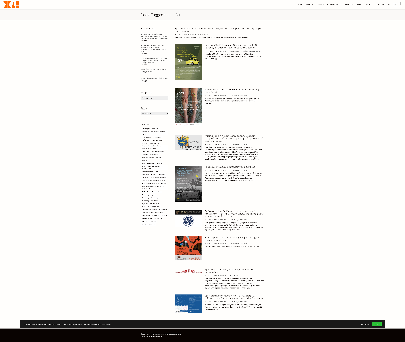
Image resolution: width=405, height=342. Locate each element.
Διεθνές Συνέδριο (147, 171)
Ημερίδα (163, 183)
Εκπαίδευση (161, 174)
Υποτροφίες (163, 209)
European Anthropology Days (151, 143)
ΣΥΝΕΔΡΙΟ (320, 5)
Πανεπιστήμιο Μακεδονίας (150, 201)
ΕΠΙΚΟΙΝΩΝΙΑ (380, 5)
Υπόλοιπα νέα (204, 34)
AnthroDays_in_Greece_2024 (150, 128)
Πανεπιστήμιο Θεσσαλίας (150, 198)
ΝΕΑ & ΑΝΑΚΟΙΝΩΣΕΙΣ (334, 5)
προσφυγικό (158, 218)
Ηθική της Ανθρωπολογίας (150, 183)
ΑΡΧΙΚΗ (300, 5)
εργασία (164, 215)
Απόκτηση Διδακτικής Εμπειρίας (152, 163)
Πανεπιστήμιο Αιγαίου (149, 195)
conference (145, 140)
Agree (377, 324)
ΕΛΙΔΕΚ (157, 171)
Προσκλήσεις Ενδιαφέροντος (151, 206)
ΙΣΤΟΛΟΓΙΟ (369, 5)
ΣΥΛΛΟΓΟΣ (310, 5)
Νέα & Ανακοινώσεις (254, 51)
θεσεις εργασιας (147, 218)
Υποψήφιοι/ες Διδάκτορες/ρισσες (152, 212)
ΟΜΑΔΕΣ (360, 5)
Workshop (145, 160)
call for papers (146, 137)
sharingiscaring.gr (156, 336)
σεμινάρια (145, 221)
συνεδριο (153, 221)
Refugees (145, 154)
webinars (158, 157)
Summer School (154, 154)
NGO (148, 151)
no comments (192, 34)
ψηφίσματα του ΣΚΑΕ (148, 224)
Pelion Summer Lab (158, 151)
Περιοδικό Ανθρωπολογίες (150, 204)
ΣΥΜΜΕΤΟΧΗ (348, 5)
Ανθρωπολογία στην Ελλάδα (239, 51)
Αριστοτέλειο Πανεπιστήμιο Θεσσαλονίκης (151, 167)
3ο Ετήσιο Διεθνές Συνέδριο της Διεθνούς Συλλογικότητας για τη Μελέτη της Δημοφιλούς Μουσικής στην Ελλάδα (154, 36)
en (389, 5)
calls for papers (157, 137)
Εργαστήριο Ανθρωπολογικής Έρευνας (154, 177)
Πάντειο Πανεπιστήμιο (154, 192)
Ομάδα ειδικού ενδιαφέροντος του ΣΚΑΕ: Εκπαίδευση (153, 188)
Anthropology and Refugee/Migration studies (153, 133)
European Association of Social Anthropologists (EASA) (151, 147)
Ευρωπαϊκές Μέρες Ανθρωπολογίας (153, 180)
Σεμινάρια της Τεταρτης (149, 209)
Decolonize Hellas (156, 140)
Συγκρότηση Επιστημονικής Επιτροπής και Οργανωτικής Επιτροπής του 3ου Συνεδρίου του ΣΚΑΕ (154, 60)
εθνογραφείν (146, 215)
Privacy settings (364, 324)
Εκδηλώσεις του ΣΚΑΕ (149, 174)
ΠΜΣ (143, 192)
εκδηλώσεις (156, 215)
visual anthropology (148, 157)
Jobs (143, 151)
